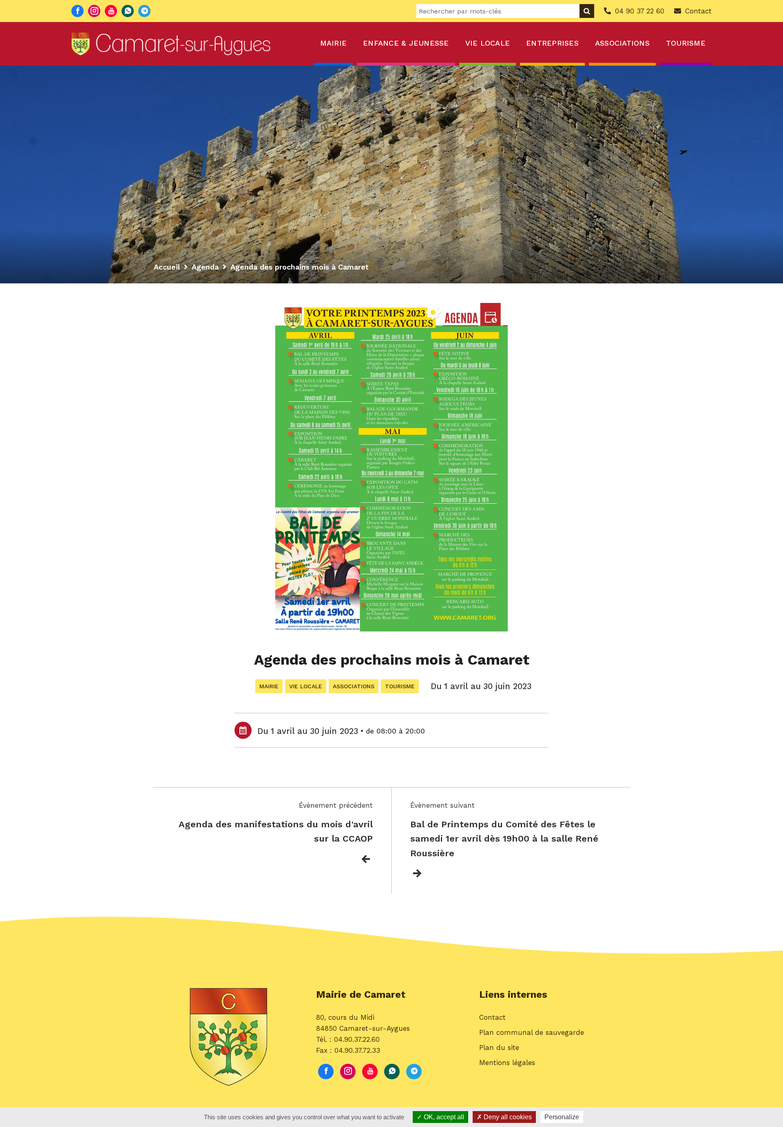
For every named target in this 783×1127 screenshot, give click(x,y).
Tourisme (686, 43)
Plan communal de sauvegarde (531, 1032)
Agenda (205, 267)
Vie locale (487, 43)
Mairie (333, 43)
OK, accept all (443, 1117)
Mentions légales (507, 1062)
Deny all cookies (507, 1117)
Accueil (167, 267)
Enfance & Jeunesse (406, 43)
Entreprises (552, 43)
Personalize (561, 1117)
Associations (622, 43)
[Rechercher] (587, 11)
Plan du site (499, 1047)
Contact (492, 1017)
